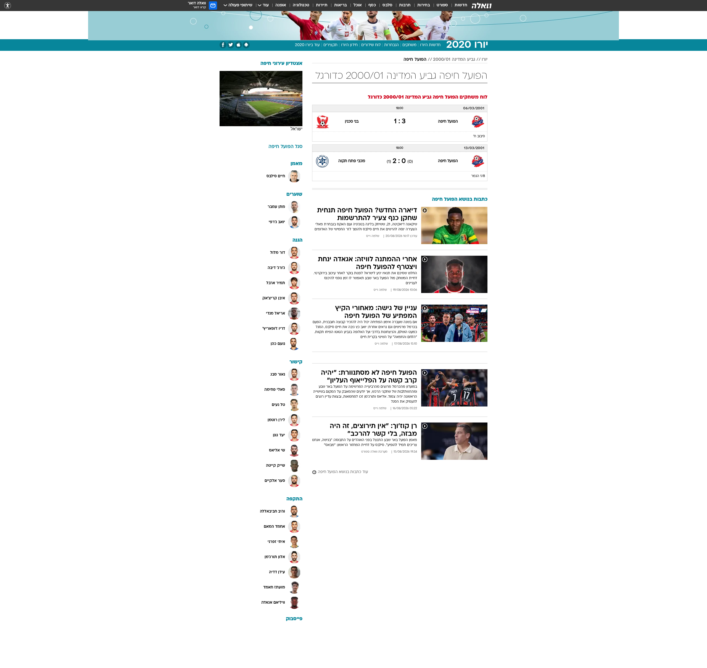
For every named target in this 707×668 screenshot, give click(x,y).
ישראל (296, 128)
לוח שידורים (371, 45)
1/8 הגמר (478, 176)
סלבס (387, 5)
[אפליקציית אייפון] (238, 44)
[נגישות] (7, 5)
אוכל (358, 5)
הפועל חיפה (414, 59)
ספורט (442, 5)
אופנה (280, 5)
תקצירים (330, 45)
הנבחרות (391, 45)
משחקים (409, 45)
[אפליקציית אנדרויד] (246, 44)
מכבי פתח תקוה (351, 161)
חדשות (461, 5)
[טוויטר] (230, 44)
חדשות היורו (430, 45)
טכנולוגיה (301, 5)
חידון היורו (349, 45)
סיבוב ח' (479, 136)
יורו (484, 59)
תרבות (405, 5)
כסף (372, 5)
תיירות (322, 5)
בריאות (340, 5)
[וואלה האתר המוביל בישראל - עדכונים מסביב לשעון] (482, 5)
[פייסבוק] (223, 44)
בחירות (423, 5)
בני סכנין (351, 121)
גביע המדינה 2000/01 (454, 59)
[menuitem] (457, 5)
